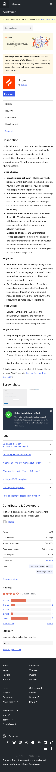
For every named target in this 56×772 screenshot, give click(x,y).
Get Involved (35, 688)
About (5, 665)
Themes (33, 670)
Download (9, 94)
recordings (41, 572)
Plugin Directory (9, 12)
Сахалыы (13, 736)
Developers (8, 697)
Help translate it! (48, 19)
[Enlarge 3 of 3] (50, 412)
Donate (34, 697)
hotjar (42, 566)
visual (50, 572)
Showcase (34, 665)
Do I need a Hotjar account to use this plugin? (15, 445)
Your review (8, 623)
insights (49, 566)
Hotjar (24, 84)
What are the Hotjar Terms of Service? (21, 471)
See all (50, 623)
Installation (10, 117)
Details (8, 104)
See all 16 (49, 560)
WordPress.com (11, 710)
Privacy (6, 679)
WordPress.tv (10, 702)
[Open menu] (52, 4)
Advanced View (10, 579)
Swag (33, 702)
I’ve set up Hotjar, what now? (17, 454)
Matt (6, 715)
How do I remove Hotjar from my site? (21, 496)
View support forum (12, 649)
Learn (5, 688)
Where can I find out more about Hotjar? (22, 463)
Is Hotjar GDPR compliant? (15, 479)
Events (32, 692)
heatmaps (34, 566)
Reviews (9, 110)
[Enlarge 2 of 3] (50, 392)
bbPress (8, 719)
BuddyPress (10, 724)
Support (9, 131)
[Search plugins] (30, 28)
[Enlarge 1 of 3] (23, 392)
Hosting (6, 675)
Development (11, 124)
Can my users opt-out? (13, 487)
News (5, 670)
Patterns (33, 679)
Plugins (32, 675)
